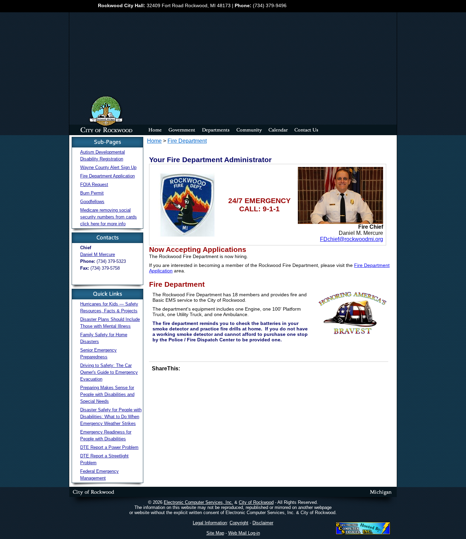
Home (154, 141)
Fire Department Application (107, 176)
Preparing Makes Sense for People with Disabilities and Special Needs (107, 394)
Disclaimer (262, 522)
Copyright (239, 522)
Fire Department (187, 141)
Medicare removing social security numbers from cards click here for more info (108, 217)
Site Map (215, 533)
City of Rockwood (256, 502)
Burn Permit (92, 193)
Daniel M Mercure (97, 254)
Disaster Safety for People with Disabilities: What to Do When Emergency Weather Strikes (111, 416)
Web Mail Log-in (244, 533)
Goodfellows (92, 201)
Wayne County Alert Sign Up (108, 167)
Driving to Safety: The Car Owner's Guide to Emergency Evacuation (109, 372)
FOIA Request (94, 184)
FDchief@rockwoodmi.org (351, 239)
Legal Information (210, 522)
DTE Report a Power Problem (109, 447)
